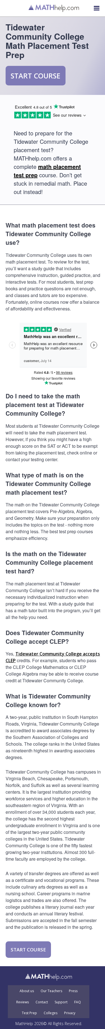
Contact (42, 1002)
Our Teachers (51, 991)
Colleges (50, 1013)
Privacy (69, 1013)
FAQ (77, 1002)
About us (27, 991)
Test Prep (29, 1013)
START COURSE (35, 75)
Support (61, 1002)
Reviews (22, 1002)
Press (73, 991)
